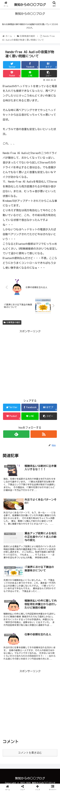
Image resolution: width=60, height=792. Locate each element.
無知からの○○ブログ (30, 4)
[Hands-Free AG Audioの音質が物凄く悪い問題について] (36, 633)
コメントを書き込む (30, 752)
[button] (53, 468)
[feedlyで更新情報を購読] (16, 434)
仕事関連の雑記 (13, 322)
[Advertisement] (30, 364)
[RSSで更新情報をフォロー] (43, 434)
